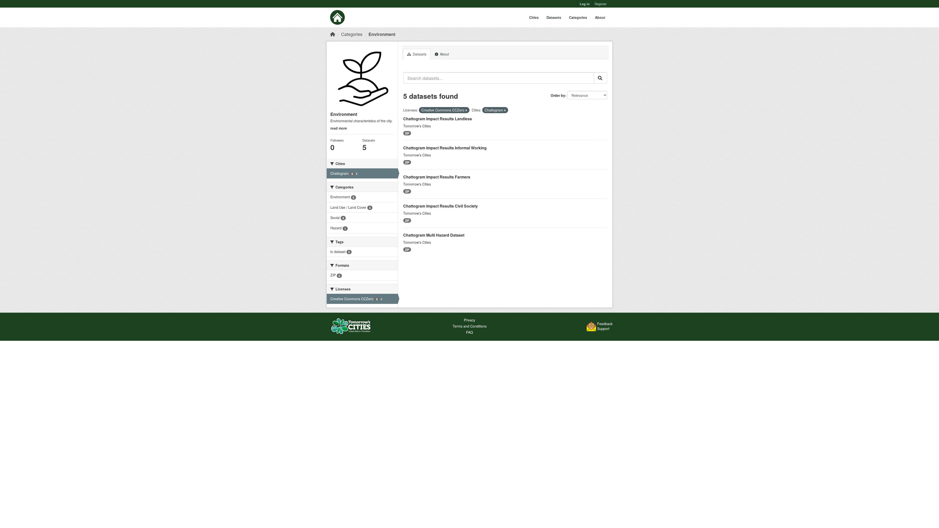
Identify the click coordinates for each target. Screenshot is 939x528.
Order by (558, 95)
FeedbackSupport (605, 326)
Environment (382, 34)
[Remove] (466, 110)
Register (600, 3)
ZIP (407, 133)
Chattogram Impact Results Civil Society (440, 206)
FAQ (469, 332)
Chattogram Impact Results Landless (437, 118)
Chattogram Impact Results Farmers (436, 177)
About (600, 17)
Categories (578, 17)
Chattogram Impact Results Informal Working (445, 148)
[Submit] (600, 78)
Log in (585, 3)
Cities (534, 17)
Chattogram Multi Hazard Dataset (433, 235)
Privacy (469, 320)
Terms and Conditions (470, 326)
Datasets (554, 17)
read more (338, 128)
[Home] (332, 34)
